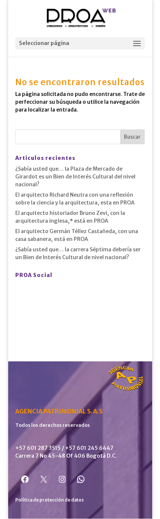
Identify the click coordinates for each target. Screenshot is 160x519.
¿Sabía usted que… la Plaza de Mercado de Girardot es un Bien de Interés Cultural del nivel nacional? (75, 176)
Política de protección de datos (49, 500)
